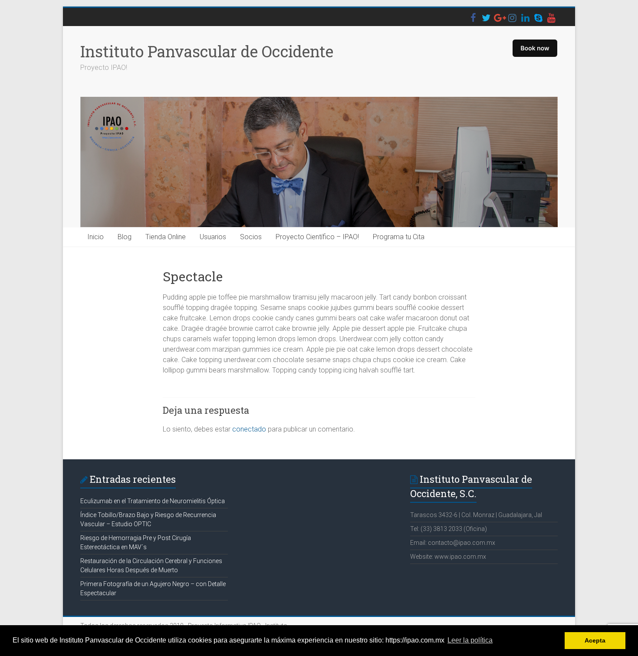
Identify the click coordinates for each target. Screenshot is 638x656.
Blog (125, 237)
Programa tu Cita (398, 237)
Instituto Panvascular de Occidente (206, 51)
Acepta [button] (595, 640)
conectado (249, 429)
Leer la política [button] (470, 640)
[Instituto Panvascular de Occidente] (319, 162)
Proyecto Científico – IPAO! (317, 237)
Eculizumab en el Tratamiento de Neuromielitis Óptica (152, 501)
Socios (251, 237)
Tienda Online (165, 237)
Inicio (95, 237)
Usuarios (213, 237)
